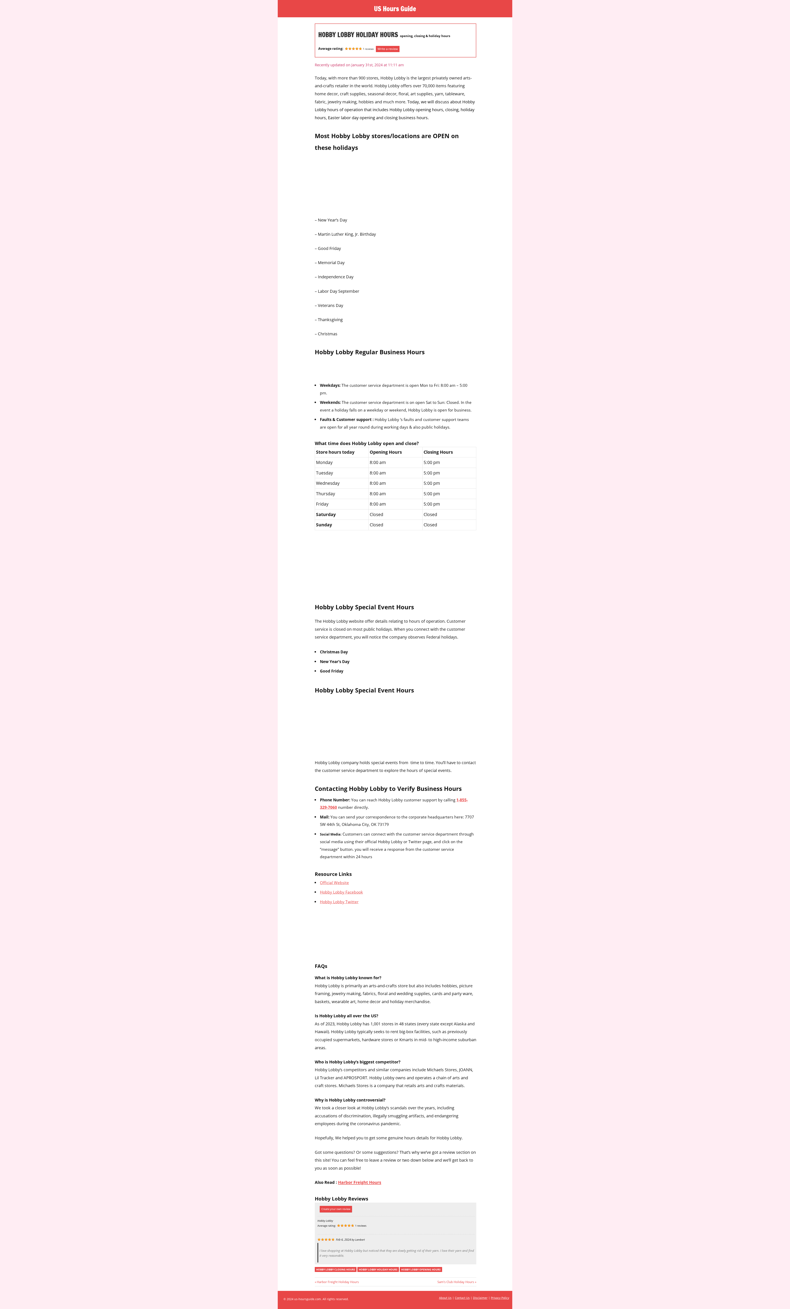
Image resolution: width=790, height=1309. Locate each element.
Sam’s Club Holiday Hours (455, 1282)
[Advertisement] (395, 183)
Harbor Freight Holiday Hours (338, 1282)
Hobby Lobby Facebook (341, 892)
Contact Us (462, 1298)
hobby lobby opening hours (421, 1269)
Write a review (388, 49)
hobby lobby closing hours (335, 1269)
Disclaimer (480, 1298)
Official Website (334, 882)
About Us (445, 1298)
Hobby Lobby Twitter (339, 902)
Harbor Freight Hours (359, 1182)
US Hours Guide (395, 8)
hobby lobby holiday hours (378, 1269)
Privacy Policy (500, 1298)
